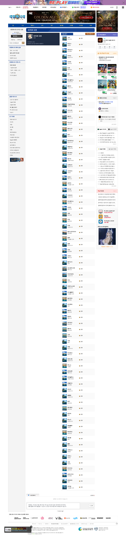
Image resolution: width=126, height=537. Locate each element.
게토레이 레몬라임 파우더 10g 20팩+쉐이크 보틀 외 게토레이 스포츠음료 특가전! (107, 197)
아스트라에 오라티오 (15, 152)
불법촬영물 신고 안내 (74, 523)
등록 (91, 505)
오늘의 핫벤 (13, 102)
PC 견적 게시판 (13, 109)
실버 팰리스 (13, 145)
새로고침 (113, 124)
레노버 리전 (13, 142)
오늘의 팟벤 (13, 104)
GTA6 (11, 155)
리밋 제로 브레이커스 (15, 147)
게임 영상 (12, 134)
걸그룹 (11, 127)
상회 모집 (13, 72)
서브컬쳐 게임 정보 (14, 137)
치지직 (11, 122)
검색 (23, 43)
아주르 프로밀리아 (14, 150)
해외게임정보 (13, 132)
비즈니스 (40, 523)
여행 (11, 129)
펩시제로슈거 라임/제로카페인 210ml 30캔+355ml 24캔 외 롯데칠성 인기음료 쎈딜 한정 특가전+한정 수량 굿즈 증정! (107, 194)
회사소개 (34, 523)
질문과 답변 (13, 67)
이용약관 (46, 523)
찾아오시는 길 (84, 523)
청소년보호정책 (64, 523)
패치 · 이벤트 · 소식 (15, 70)
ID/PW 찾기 (19, 39)
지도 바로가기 (90, 33)
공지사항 (91, 523)
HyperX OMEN (13, 140)
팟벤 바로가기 (13, 119)
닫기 (31, 527)
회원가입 (13, 39)
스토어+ (114, 53)
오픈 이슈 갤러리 (14, 99)
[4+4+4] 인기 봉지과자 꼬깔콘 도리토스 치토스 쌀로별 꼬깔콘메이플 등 (107, 202)
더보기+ (114, 34)
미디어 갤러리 (13, 75)
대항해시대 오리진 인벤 (16, 29)
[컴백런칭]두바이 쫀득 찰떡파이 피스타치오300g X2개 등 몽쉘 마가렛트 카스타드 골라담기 (107, 205)
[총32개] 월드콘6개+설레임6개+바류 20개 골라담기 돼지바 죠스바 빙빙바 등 (107, 199)
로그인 (111, 7)
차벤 (11, 124)
